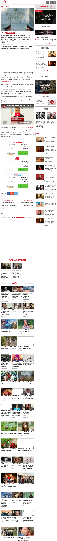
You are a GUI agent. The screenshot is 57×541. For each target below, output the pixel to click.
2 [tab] (44, 43)
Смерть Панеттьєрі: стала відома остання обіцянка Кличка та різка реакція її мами (49, 212)
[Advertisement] (17, 164)
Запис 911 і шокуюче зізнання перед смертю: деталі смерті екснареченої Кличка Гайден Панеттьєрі (50, 140)
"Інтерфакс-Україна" (6, 81)
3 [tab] (52, 93)
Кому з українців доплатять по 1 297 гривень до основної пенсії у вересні (49, 159)
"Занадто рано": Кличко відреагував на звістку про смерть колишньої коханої (50, 204)
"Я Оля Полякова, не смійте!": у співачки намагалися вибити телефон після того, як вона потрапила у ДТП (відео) (50, 150)
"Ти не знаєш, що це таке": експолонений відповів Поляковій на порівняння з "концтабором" (50, 168)
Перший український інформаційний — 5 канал (5, 2)
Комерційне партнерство (39, 101)
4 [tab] (49, 43)
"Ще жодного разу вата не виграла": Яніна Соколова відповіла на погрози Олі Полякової (50, 187)
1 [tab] (42, 43)
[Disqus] (17, 239)
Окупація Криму (10, 32)
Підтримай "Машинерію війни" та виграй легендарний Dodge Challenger (41, 55)
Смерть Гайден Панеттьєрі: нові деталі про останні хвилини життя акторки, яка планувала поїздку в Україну (50, 222)
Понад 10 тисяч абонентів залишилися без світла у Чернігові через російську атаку (46, 41)
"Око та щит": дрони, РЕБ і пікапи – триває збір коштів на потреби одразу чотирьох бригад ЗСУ (41, 66)
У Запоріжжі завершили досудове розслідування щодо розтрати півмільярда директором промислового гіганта (9, 205)
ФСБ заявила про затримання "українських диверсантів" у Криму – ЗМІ (5, 274)
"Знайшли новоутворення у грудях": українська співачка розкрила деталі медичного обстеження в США (49, 178)
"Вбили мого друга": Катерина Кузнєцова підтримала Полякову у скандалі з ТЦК (50, 195)
